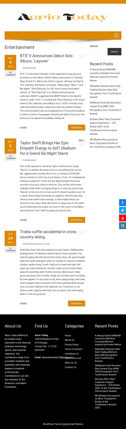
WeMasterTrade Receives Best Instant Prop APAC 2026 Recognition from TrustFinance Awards (108, 370)
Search (94, 46)
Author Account (73, 358)
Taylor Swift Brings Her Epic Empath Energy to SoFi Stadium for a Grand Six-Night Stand (48, 148)
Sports (40, 244)
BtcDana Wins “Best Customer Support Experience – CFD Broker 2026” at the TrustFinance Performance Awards (105, 126)
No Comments (11, 73)
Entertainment (29, 68)
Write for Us (71, 362)
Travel (46, 244)
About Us (69, 340)
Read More (76, 127)
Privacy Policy (72, 344)
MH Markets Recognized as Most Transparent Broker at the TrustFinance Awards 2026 (105, 143)
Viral (65, 424)
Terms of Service (73, 349)
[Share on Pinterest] (37, 128)
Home (68, 335)
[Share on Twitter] (33, 128)
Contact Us (70, 367)
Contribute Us (72, 353)
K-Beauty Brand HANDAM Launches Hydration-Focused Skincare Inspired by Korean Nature (108, 340)
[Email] (40, 128)
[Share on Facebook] (30, 128)
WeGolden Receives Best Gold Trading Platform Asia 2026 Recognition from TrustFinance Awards (107, 355)
